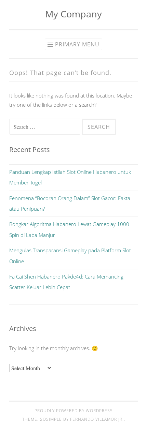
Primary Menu (77, 44)
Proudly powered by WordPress (74, 411)
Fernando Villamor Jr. (97, 419)
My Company (73, 14)
